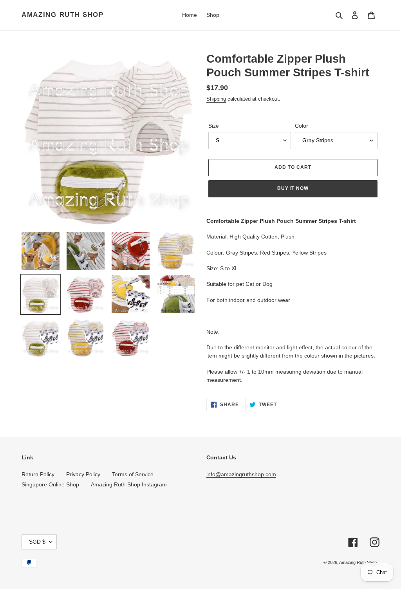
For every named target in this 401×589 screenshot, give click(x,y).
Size (213, 126)
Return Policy (38, 474)
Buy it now (293, 188)
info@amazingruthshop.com (241, 474)
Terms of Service (133, 474)
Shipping (216, 99)
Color (301, 126)
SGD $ (37, 541)
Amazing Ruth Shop (63, 14)
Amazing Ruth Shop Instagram (129, 484)
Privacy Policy (83, 474)
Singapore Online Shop (50, 484)
